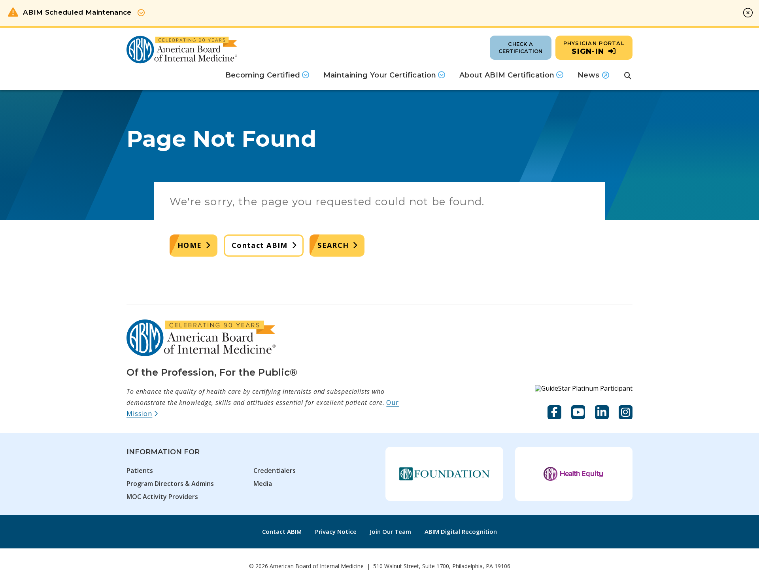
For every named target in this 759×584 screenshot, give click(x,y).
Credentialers (274, 470)
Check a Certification (520, 47)
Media (262, 483)
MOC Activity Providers (162, 496)
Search (333, 245)
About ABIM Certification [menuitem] (507, 75)
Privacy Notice (336, 531)
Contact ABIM (259, 245)
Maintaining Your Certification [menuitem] (379, 75)
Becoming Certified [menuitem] (262, 75)
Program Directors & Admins (170, 483)
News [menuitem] (593, 78)
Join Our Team (390, 531)
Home (189, 245)
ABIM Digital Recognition (461, 531)
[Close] (748, 12)
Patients (139, 470)
